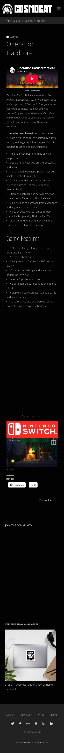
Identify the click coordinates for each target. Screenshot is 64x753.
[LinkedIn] (51, 723)
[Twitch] (43, 723)
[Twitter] (12, 723)
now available (45, 684)
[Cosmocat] (28, 8)
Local (54, 715)
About (10, 715)
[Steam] (28, 723)
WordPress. (43, 742)
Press (41, 715)
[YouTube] (36, 723)
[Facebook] (20, 723)
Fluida (31, 742)
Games (16, 20)
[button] (53, 442)
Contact (26, 715)
